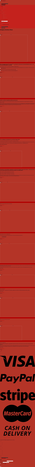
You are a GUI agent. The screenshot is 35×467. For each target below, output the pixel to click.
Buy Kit (3, 12)
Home (2, 5)
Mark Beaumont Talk (4, 324)
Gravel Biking (4, 16)
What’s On (2, 448)
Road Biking (4, 450)
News (2, 10)
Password (1, 462)
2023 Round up (3, 180)
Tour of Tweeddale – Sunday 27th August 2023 (9, 208)
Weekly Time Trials (5, 17)
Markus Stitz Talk (3, 241)
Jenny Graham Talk (3, 273)
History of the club (5, 6)
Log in (5, 463)
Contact (2, 455)
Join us (2, 9)
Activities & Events (5, 7)
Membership (4, 11)
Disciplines (2, 13)
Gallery (2, 19)
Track (3, 15)
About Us (2, 441)
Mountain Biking (5, 14)
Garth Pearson (12, 150)
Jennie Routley (13, 34)
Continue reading (2, 71)
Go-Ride (4, 8)
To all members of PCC (4, 75)
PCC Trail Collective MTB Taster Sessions (8, 33)
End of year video (3, 296)
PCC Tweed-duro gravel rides (5, 149)
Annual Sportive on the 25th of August (7, 109)
